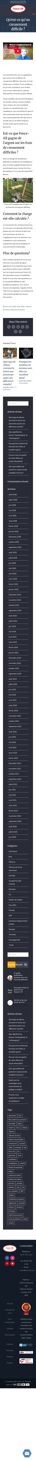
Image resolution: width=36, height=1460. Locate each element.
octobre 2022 (14, 721)
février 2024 (13, 647)
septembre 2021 (15, 779)
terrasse (19, 1207)
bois (20, 1116)
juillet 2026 (13, 500)
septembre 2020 (15, 821)
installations (13, 1163)
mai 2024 (12, 631)
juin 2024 (12, 626)
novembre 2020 (15, 816)
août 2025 (13, 552)
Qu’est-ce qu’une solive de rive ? (20, 1001)
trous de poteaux (14, 1219)
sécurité (22, 1203)
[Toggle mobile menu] (34, 14)
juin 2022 (12, 737)
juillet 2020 (13, 832)
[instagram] (12, 1258)
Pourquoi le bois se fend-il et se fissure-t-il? (21, 989)
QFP (10, 915)
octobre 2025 (14, 542)
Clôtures (28, 306)
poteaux (11, 1187)
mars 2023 (13, 705)
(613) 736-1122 (26, 1255)
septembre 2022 (15, 726)
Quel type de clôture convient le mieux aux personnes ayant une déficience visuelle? (10, 353)
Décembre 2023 (15, 658)
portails (19, 1183)
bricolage (12, 1124)
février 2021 (13, 811)
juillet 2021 (13, 784)
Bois (10, 857)
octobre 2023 (14, 668)
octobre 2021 (14, 774)
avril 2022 (12, 747)
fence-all (8, 306)
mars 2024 (13, 642)
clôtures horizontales (16, 1140)
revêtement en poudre (16, 1199)
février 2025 (13, 584)
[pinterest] (7, 1263)
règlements (12, 1203)
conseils (22, 1143)
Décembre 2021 (15, 763)
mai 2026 (12, 510)
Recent (19, 964)
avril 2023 (12, 700)
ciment (11, 1128)
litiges (11, 1171)
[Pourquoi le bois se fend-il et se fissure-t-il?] (10, 991)
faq (25, 1147)
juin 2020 (12, 837)
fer (18, 1151)
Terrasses (12, 934)
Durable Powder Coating (15, 882)
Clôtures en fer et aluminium (15, 868)
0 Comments (23, 383)
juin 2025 (12, 563)
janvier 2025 (13, 589)
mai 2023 (12, 695)
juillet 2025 (13, 558)
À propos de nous (9, 1311)
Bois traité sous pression (17, 1120)
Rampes (12, 929)
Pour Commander (10, 1320)
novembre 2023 (15, 663)
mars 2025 (13, 579)
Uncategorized (14, 940)
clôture (24, 1128)
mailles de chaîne (15, 1175)
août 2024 (13, 616)
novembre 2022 (15, 716)
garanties (12, 1155)
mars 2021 (13, 805)
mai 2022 (12, 742)
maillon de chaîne (15, 1179)
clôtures (11, 1132)
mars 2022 (13, 753)
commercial (13, 1143)
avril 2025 (12, 573)
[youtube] (12, 1263)
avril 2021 (12, 800)
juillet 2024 (13, 621)
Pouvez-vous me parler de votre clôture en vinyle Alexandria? (17, 458)
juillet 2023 (13, 684)
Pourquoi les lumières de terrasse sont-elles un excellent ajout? (26, 353)
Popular (11, 964)
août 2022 (13, 732)
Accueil (10, 1303)
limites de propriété (15, 1167)
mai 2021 (12, 795)
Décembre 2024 (15, 595)
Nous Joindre (10, 1335)
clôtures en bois (14, 1136)
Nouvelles (12, 905)
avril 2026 (12, 515)
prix (18, 1187)
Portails (12, 910)
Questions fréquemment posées (14, 310)
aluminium (12, 1116)
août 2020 (13, 826)
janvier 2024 (13, 653)
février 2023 (13, 710)
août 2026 (13, 494)
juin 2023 (12, 689)
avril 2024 (12, 637)
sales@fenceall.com (27, 1270)
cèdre (10, 1147)
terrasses (12, 1211)
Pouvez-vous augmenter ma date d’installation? (16, 1098)
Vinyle (11, 945)
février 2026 (13, 526)
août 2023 (13, 679)
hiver (19, 1155)
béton (20, 1124)
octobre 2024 (14, 605)
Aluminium (13, 851)
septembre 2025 (15, 547)
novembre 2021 (15, 768)
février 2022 (13, 758)
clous (18, 1128)
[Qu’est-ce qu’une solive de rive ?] (10, 1001)
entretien (18, 1147)
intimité (22, 1163)
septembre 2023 (15, 674)
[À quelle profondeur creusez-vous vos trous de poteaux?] (10, 977)
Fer (10, 894)
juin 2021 (12, 790)
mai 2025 (12, 568)
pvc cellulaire (13, 1191)
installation (12, 1159)
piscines (11, 1183)
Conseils (12, 875)
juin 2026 (12, 505)
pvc (23, 1187)
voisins (11, 1223)
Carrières (9, 1328)
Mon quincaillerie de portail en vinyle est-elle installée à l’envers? (18, 469)
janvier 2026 (13, 531)
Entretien (12, 889)
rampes (11, 1195)
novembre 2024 (15, 600)
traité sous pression (16, 1215)
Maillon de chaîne (15, 900)
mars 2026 (13, 521)
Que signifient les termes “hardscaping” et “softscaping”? (18, 435)
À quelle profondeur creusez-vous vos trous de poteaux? (21, 976)
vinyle (25, 1219)
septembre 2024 (15, 610)
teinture (11, 1207)
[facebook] (7, 1258)
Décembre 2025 (15, 537)
